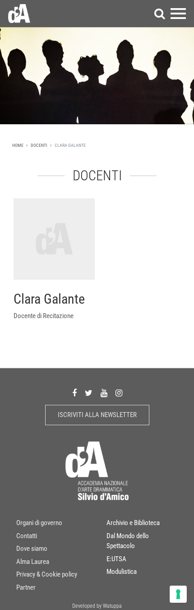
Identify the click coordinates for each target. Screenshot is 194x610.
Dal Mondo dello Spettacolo (127, 541)
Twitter (89, 393)
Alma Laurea (32, 562)
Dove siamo (31, 548)
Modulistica (121, 572)
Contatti (26, 536)
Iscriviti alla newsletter (97, 415)
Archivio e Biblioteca (133, 523)
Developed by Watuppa (97, 606)
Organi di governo (39, 523)
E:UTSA (116, 559)
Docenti (39, 145)
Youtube (104, 393)
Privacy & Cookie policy (46, 574)
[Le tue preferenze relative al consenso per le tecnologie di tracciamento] (178, 594)
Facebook (74, 393)
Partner (26, 587)
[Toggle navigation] (178, 13)
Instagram (118, 393)
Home (17, 145)
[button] (159, 13)
